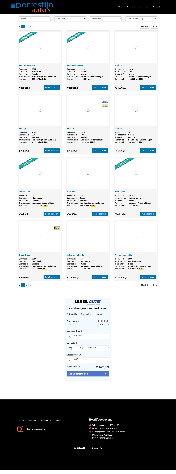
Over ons (32, 420)
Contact (58, 420)
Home (21, 420)
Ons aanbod (45, 420)
